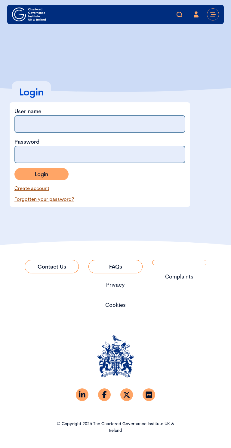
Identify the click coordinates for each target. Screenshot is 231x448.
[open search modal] (179, 14)
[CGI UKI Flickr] (149, 394)
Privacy (115, 284)
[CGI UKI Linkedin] (82, 394)
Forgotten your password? (44, 199)
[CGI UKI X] (126, 394)
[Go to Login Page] (196, 14)
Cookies (115, 304)
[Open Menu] (213, 14)
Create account (31, 188)
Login (41, 174)
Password (26, 141)
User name (28, 111)
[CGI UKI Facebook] (104, 394)
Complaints (179, 276)
